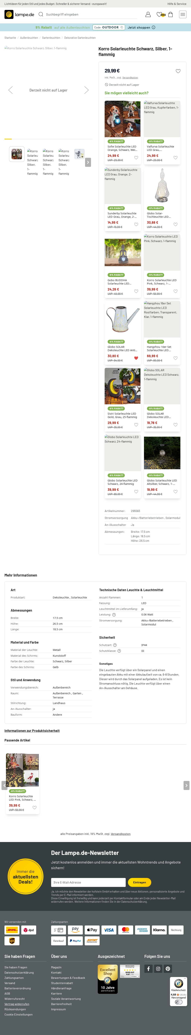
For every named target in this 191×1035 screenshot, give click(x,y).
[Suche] (41, 14)
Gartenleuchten (51, 37)
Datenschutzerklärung (134, 901)
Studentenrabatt (62, 983)
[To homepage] (19, 14)
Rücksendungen (15, 1009)
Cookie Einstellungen (18, 1014)
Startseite (10, 37)
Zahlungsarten (14, 977)
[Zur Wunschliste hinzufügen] (178, 71)
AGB (7, 993)
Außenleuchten (29, 37)
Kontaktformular (123, 898)
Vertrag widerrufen (16, 1004)
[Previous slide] (9, 162)
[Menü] (185, 979)
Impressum (58, 1009)
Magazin (56, 967)
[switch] (178, 1002)
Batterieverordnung (17, 988)
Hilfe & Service (177, 3)
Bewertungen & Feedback (68, 977)
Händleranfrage (61, 988)
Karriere (56, 993)
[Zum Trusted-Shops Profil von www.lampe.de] (119, 979)
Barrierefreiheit (61, 1004)
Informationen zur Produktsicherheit (32, 731)
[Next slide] (88, 162)
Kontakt (56, 972)
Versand (9, 983)
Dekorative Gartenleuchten (80, 37)
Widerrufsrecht (14, 998)
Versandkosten (130, 77)
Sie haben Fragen (15, 967)
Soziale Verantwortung (66, 998)
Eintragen (139, 882)
